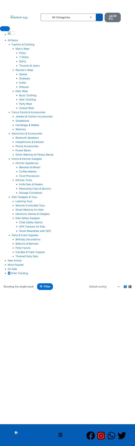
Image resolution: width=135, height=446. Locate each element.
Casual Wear (26, 108)
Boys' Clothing (28, 95)
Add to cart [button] (19, 378)
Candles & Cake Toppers (30, 252)
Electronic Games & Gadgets (32, 214)
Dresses (24, 86)
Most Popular (16, 264)
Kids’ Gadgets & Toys (24, 197)
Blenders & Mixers (29, 167)
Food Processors (29, 176)
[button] (60, 435)
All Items (13, 40)
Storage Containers (30, 192)
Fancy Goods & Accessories (28, 112)
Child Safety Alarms (31, 222)
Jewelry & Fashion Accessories (34, 116)
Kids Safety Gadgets (27, 218)
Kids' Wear (21, 91)
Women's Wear (24, 70)
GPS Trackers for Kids (32, 226)
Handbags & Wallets (27, 125)
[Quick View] (8, 378)
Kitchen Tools (23, 180)
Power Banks (23, 150)
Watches (20, 129)
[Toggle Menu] (5, 28)
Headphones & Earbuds (29, 142)
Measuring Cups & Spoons (35, 188)
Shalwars (24, 78)
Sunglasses (22, 120)
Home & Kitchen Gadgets (27, 158)
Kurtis (22, 82)
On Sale (12, 269)
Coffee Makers (28, 171)
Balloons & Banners (26, 243)
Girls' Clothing (27, 99)
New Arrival (14, 260)
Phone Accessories (26, 146)
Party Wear (25, 103)
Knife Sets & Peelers (31, 184)
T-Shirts (24, 57)
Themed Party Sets (26, 256)
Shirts (22, 61)
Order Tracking (19, 273)
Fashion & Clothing (23, 44)
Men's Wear (22, 48)
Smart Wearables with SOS (35, 231)
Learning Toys (23, 201)
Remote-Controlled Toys (30, 205)
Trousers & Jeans (29, 65)
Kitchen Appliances (26, 163)
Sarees (23, 74)
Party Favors (23, 247)
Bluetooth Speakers (27, 137)
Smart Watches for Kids (29, 209)
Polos (22, 53)
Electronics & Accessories (27, 133)
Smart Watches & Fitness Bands (34, 154)
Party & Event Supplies (25, 235)
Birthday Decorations (27, 239)
